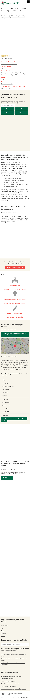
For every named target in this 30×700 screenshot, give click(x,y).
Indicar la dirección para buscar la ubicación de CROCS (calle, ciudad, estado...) (13, 102)
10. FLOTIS (5, 409)
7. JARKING (5, 399)
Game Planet (4, 625)
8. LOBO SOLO (6, 402)
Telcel (2, 631)
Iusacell (3, 636)
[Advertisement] (15, 38)
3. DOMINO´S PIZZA (8, 386)
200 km (21, 113)
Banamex (3, 633)
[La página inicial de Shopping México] (15, 3)
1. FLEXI (4, 380)
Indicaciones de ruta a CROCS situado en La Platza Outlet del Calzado (15, 334)
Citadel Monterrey (8, 686)
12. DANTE (5, 415)
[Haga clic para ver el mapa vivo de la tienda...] (15, 346)
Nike (2, 628)
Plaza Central (7, 678)
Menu (28, 1)
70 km (7, 113)
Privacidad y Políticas (7, 694)
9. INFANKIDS (6, 405)
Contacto (4, 693)
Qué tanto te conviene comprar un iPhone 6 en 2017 (13, 655)
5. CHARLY (5, 393)
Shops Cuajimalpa (8, 681)
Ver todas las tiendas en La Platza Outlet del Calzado (14, 419)
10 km (7, 109)
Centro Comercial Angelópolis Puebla (13, 689)
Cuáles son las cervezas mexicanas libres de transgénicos (13, 663)
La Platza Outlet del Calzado (9, 64)
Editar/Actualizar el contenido (15, 693)
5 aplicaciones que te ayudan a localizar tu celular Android (14, 659)
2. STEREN (5, 383)
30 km (21, 109)
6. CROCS (4, 396)
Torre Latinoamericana (10, 684)
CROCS (3, 68)
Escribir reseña (7, 478)
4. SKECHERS (5, 389)
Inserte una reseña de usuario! (15, 267)
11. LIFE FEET (5, 412)
